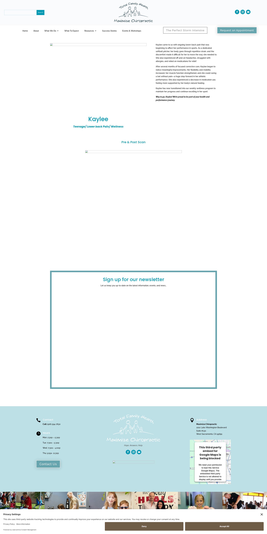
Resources (89, 31)
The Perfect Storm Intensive (185, 30)
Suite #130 (201, 431)
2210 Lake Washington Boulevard (211, 427)
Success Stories (109, 31)
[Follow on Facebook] (237, 12)
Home (25, 31)
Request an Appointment (237, 30)
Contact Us (48, 464)
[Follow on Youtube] (248, 12)
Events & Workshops (131, 31)
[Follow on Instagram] (242, 12)
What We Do (50, 31)
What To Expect (71, 31)
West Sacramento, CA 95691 (209, 434)
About (36, 31)
